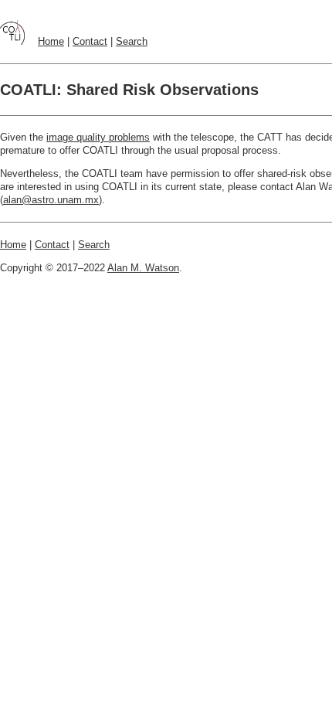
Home (51, 41)
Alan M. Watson (143, 268)
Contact (90, 41)
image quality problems (98, 137)
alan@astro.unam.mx (51, 200)
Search (131, 41)
